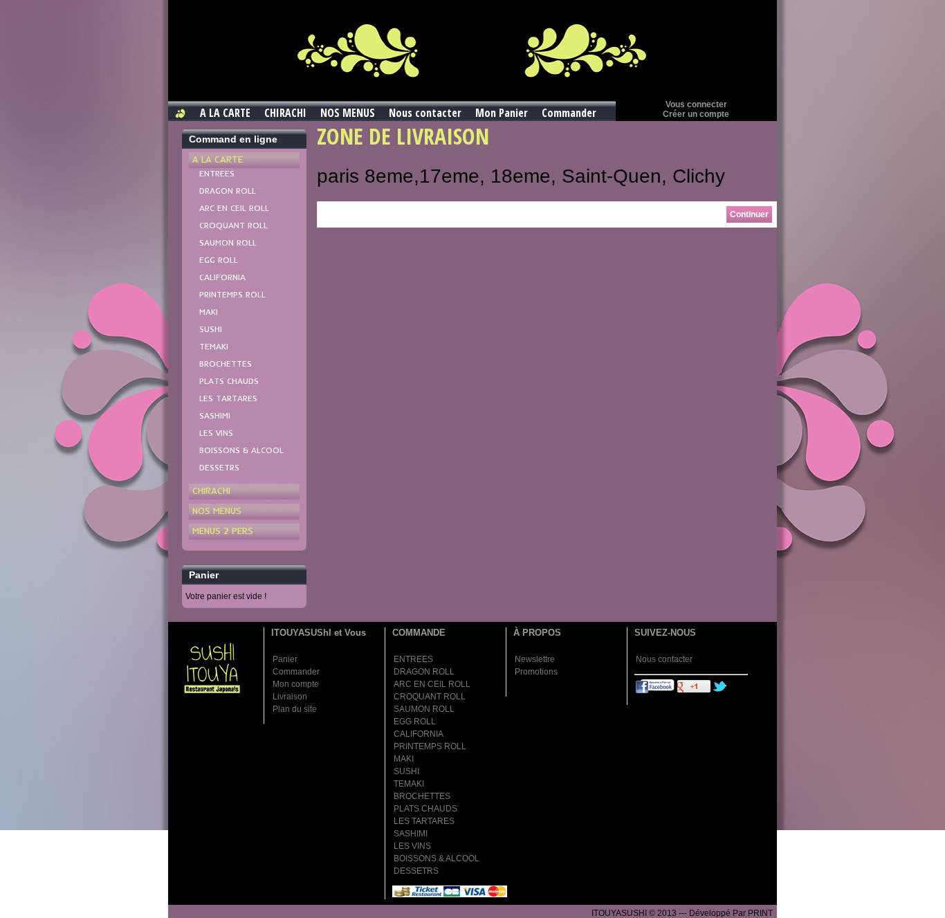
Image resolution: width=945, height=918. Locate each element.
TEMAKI (213, 346)
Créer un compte (696, 114)
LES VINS (216, 433)
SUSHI (210, 329)
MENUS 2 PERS (222, 530)
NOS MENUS (347, 112)
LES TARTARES (228, 398)
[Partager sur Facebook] (655, 690)
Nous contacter (425, 112)
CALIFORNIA (222, 277)
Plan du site (295, 709)
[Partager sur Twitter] (720, 690)
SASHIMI (214, 415)
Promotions (536, 672)
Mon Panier (501, 112)
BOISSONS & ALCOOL (241, 450)
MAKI (208, 311)
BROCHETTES (225, 363)
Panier (285, 659)
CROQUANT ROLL (233, 225)
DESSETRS (219, 467)
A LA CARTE (225, 112)
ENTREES (217, 173)
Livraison (290, 696)
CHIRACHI (285, 112)
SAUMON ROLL (228, 242)
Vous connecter (696, 104)
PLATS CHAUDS (229, 381)
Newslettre (535, 659)
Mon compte (296, 684)
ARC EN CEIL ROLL (234, 208)
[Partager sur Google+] (694, 690)
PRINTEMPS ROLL (232, 294)
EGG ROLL (218, 260)
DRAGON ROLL (227, 190)
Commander (569, 112)
